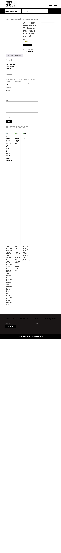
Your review (9, 90)
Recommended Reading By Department (18, 18)
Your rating (8, 87)
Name (7, 100)
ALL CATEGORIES (11, 11)
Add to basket (27, 45)
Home (7, 18)
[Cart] (56, 11)
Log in (37, 323)
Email (7, 107)
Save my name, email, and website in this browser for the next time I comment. (21, 117)
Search (50, 11)
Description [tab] (10, 55)
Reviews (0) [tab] (18, 55)
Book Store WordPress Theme (26, 336)
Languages (31, 18)
